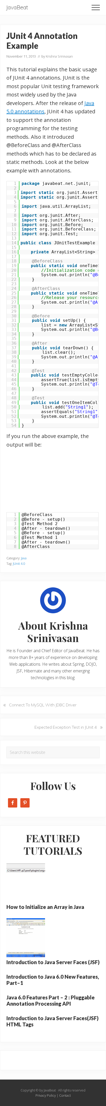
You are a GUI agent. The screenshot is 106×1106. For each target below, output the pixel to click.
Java (23, 558)
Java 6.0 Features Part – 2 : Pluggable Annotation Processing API (50, 1000)
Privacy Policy (46, 1095)
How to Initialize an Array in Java (45, 907)
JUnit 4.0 (19, 563)
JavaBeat (17, 7)
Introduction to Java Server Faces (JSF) (53, 962)
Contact (65, 1095)
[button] (95, 7)
